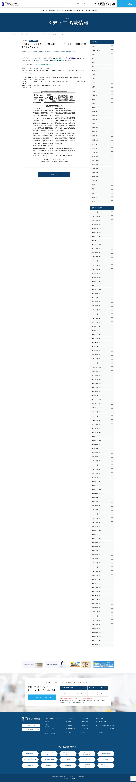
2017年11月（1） (97, 583)
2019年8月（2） (96, 497)
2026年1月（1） (96, 232)
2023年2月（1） (96, 359)
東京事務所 (75, 51)
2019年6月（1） (96, 505)
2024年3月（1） (96, 314)
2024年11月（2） (97, 285)
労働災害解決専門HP (49, 759)
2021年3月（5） (96, 424)
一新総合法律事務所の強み (52, 718)
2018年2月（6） (96, 571)
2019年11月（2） (97, 485)
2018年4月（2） (96, 563)
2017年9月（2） (96, 587)
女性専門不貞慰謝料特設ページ (49, 753)
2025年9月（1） (96, 248)
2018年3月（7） (96, 567)
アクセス (69, 3)
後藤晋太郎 (95, 140)
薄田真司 (94, 131)
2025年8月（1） (96, 252)
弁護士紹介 (60, 10)
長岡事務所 (35, 51)
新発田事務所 (55, 51)
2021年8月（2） (96, 416)
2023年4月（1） (96, 350)
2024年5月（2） (96, 306)
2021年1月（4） (96, 432)
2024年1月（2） (96, 322)
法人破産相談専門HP (106, 753)
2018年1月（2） (96, 575)
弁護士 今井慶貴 (41, 60)
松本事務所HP (30, 765)
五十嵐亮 (94, 103)
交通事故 (94, 185)
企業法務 (94, 180)
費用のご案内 (69, 10)
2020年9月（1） (96, 444)
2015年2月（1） (96, 636)
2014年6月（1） (96, 644)
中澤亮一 (94, 115)
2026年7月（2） (96, 212)
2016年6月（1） (96, 620)
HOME (3, 34)
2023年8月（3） (96, 338)
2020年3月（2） (96, 469)
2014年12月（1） (97, 640)
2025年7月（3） (96, 257)
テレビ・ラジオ (96, 50)
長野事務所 (95, 164)
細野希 (94, 123)
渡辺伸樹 (94, 111)
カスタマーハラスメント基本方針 (105, 729)
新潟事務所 (95, 144)
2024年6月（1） (96, 301)
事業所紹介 (85, 721)
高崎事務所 (68, 51)
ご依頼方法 (77, 10)
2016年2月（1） (96, 624)
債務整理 (94, 201)
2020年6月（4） (96, 457)
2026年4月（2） (96, 224)
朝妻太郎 (94, 95)
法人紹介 (68, 732)
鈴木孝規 (94, 136)
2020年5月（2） (96, 461)
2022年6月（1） (96, 383)
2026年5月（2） (96, 220)
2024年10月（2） (97, 289)
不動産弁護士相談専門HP (87, 765)
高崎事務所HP (49, 765)
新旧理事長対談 (70, 729)
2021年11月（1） (97, 403)
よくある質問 (75, 3)
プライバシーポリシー (102, 721)
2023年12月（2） (97, 326)
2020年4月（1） (96, 465)
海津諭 (94, 99)
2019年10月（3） (97, 489)
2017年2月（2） (96, 607)
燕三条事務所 (48, 51)
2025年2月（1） (96, 273)
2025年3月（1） (96, 269)
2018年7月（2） (96, 550)
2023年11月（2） (97, 330)
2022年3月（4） (96, 391)
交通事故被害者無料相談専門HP (87, 753)
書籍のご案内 (99, 718)
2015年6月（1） (96, 632)
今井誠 (94, 78)
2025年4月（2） (96, 265)
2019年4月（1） (96, 514)
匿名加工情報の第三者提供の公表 (105, 725)
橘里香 (94, 107)
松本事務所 (62, 51)
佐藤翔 (94, 46)
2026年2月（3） (96, 228)
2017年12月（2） (97, 579)
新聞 (93, 54)
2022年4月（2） (96, 387)
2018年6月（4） (96, 554)
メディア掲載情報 (11, 34)
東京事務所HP (68, 759)
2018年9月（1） (96, 542)
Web (93, 66)
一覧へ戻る (54, 174)
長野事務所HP (106, 759)
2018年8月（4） (96, 546)
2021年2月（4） (96, 428)
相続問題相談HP (68, 765)
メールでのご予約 (126, 4)
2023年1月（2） (96, 363)
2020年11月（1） (97, 436)
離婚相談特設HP (30, 753)
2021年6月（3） (96, 420)
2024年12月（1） (97, 281)
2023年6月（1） (96, 342)
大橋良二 (94, 91)
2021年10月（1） (97, 408)
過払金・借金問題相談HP (30, 759)
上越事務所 (41, 51)
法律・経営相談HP (87, 759)
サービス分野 (43, 10)
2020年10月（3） (97, 440)
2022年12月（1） (97, 367)
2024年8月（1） (96, 293)
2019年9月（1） (96, 493)
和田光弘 (94, 74)
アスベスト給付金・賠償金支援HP (106, 765)
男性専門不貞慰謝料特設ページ (68, 753)
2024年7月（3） (96, 297)
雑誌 (93, 58)
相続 (93, 193)
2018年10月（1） (97, 538)
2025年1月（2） (96, 277)
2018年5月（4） (96, 559)
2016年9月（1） (96, 616)
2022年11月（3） (97, 371)
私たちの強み (86, 10)
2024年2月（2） (96, 318)
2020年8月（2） (96, 448)
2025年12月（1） (97, 236)
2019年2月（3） (96, 522)
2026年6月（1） (96, 216)
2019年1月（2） (96, 526)
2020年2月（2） (96, 473)
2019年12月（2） (97, 481)
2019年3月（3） (96, 518)
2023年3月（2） (96, 354)
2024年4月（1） (96, 310)
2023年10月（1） (97, 334)
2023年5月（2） (96, 346)
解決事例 (68, 721)
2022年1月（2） (96, 395)
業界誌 (24, 51)
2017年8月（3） (96, 591)
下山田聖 (94, 119)
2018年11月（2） (97, 534)
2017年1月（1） (96, 612)
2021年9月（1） (96, 412)
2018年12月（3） (97, 530)
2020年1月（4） (96, 477)
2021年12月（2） (97, 399)
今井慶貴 (29, 51)
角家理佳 (94, 87)
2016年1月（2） (96, 628)
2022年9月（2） (96, 375)
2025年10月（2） (97, 244)
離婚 (93, 189)
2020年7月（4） (96, 452)
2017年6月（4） (96, 595)
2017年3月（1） (96, 603)
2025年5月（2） (96, 261)
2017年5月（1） (96, 599)
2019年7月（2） (96, 501)
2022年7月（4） (96, 379)
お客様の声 (69, 725)
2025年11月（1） (97, 240)
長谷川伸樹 (95, 127)
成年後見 (94, 197)
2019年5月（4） (96, 510)
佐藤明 (94, 82)
